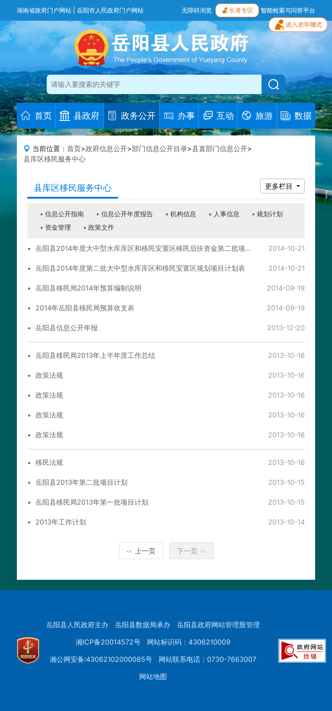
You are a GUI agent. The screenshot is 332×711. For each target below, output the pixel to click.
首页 (74, 148)
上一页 (141, 551)
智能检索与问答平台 (288, 10)
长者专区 (241, 10)
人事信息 (226, 214)
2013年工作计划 (60, 522)
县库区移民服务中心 (54, 159)
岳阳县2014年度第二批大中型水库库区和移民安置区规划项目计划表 (140, 268)
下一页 (191, 551)
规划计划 (270, 214)
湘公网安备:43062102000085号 (101, 659)
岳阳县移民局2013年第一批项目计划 (91, 502)
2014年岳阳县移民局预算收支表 (84, 307)
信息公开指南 (64, 214)
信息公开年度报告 (127, 214)
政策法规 (49, 375)
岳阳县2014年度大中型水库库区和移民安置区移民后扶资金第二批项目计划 (150, 248)
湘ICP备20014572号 (108, 642)
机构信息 (183, 214)
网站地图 (153, 676)
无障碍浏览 (197, 10)
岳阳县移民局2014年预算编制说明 (88, 288)
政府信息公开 (106, 148)
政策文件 (101, 227)
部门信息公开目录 (159, 148)
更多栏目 (280, 186)
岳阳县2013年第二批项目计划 (81, 482)
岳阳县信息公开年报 (66, 327)
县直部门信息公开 (219, 148)
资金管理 (58, 227)
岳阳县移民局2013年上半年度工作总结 (95, 355)
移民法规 (49, 462)
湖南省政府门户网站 (44, 10)
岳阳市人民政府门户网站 (110, 10)
